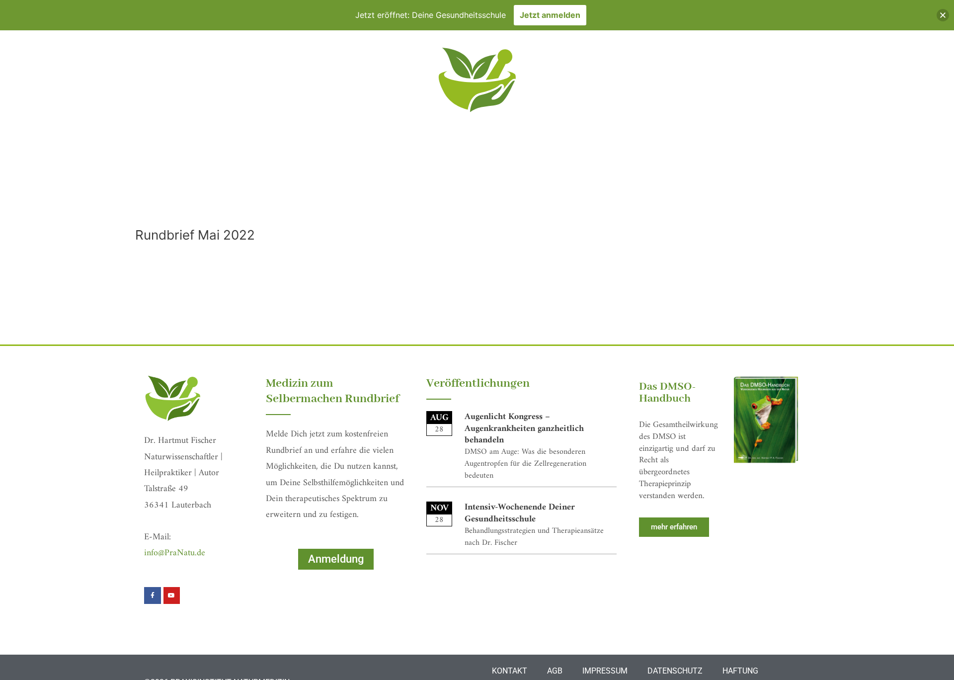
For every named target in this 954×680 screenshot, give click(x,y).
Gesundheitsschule (294, 180)
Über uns (526, 180)
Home (224, 180)
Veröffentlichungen (607, 180)
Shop (680, 180)
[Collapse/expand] (943, 15)
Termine (417, 180)
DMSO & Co (470, 180)
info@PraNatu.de (174, 553)
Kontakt (723, 180)
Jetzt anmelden (550, 15)
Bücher (369, 180)
